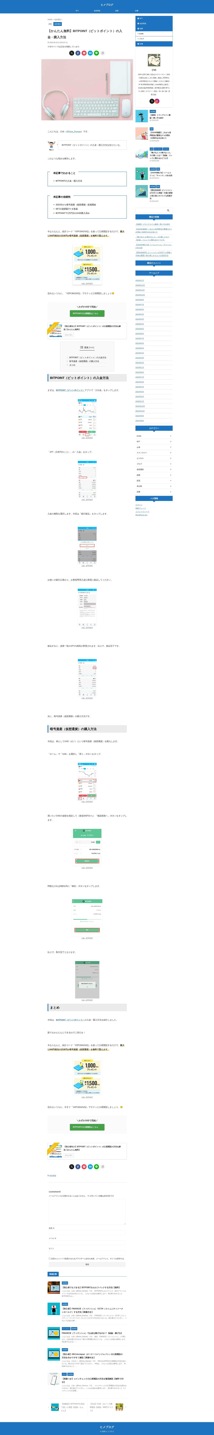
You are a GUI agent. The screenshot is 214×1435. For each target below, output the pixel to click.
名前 (51, 1228)
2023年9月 (139, 329)
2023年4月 (139, 353)
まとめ (71, 365)
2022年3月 (139, 392)
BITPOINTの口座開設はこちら (85, 313)
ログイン (138, 505)
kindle (141, 34)
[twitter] (71, 53)
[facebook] (77, 53)
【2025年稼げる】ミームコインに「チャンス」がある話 (153, 246)
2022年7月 (139, 377)
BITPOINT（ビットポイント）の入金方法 (87, 357)
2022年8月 (139, 372)
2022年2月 (139, 397)
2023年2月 (139, 363)
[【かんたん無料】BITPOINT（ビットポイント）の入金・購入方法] (90, 53)
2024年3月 (139, 324)
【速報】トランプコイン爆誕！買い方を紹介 (152, 224)
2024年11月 (140, 290)
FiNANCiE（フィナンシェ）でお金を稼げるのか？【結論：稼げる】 (92, 1333)
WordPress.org (141, 515)
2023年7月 (139, 338)
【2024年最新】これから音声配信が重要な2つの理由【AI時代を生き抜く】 (160, 135)
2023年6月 (139, 343)
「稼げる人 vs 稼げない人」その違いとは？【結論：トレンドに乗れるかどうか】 (161, 155)
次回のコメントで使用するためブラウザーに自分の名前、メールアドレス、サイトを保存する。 (88, 1259)
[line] (96, 53)
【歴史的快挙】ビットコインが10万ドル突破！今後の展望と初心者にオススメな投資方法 (153, 254)
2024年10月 (140, 295)
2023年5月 (139, 348)
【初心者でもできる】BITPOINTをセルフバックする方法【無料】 (91, 1287)
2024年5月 (139, 314)
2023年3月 (139, 358)
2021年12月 (140, 406)
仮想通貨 (97, 11)
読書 (136, 11)
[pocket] (84, 53)
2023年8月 (139, 334)
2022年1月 (139, 401)
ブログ (141, 39)
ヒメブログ (107, 4)
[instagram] (156, 101)
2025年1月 (139, 280)
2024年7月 (139, 305)
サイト (51, 1248)
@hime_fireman (74, 131)
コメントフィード (142, 512)
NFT (77, 11)
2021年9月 (139, 416)
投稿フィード (140, 508)
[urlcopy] (102, 53)
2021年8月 (139, 421)
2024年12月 (140, 285)
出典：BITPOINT (87, 283)
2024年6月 (139, 309)
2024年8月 (139, 300)
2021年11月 (140, 411)
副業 (117, 11)
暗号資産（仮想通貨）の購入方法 (83, 361)
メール (52, 1238)
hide (92, 347)
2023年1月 (139, 367)
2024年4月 (139, 319)
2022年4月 (139, 387)
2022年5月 (139, 382)
